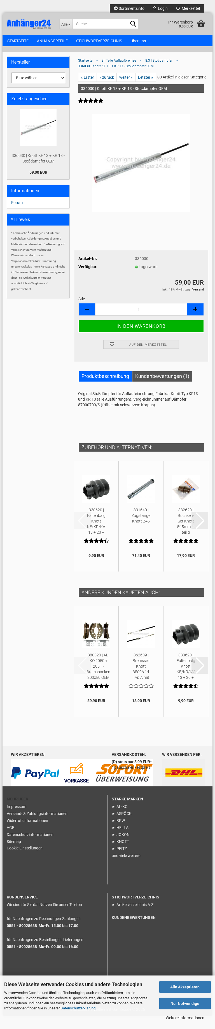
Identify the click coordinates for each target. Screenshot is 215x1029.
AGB (11, 827)
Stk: (81, 299)
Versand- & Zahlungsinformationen (37, 813)
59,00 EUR (38, 172)
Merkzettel (190, 8)
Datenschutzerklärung (77, 1008)
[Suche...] (133, 24)
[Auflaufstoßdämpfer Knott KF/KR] (141, 163)
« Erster (87, 77)
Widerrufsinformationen (27, 820)
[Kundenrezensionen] (90, 104)
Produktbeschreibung (105, 376)
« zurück (106, 77)
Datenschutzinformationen (30, 834)
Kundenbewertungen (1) (162, 376)
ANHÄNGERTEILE (52, 41)
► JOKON (121, 834)
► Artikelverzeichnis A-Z (132, 904)
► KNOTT (120, 841)
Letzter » (145, 77)
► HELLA (120, 827)
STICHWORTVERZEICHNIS (99, 41)
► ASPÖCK (122, 813)
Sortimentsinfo (131, 8)
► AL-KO (120, 806)
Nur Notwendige (184, 1003)
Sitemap (14, 841)
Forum (17, 202)
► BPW (118, 820)
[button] (86, 309)
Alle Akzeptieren (185, 987)
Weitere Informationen (185, 1018)
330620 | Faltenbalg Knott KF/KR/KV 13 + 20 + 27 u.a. (96, 521)
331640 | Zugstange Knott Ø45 (141, 515)
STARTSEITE (18, 41)
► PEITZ (119, 848)
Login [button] (162, 8)
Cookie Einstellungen (25, 848)
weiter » (126, 77)
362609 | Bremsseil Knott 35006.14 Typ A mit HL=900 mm (141, 666)
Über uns (138, 41)
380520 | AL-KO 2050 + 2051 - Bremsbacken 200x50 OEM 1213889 (98, 666)
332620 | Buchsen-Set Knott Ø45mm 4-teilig (186, 521)
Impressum (16, 806)
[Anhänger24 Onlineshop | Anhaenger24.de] (29, 23)
